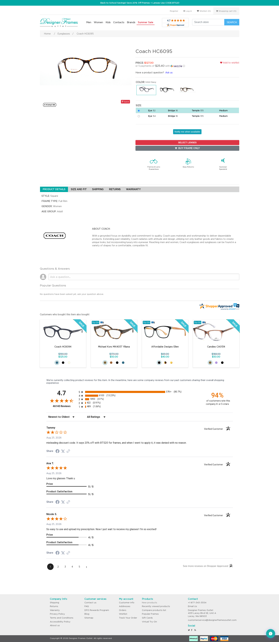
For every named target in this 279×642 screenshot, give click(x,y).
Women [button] (98, 22)
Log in (188, 11)
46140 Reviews (65, 406)
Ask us (169, 72)
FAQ (86, 606)
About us (55, 625)
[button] (169, 66)
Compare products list (154, 610)
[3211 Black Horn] (117, 362)
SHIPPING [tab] (97, 189)
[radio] (140, 392)
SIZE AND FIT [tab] (79, 189)
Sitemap (88, 618)
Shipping (54, 602)
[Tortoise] (165, 362)
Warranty (55, 610)
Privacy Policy (57, 614)
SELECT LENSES (187, 142)
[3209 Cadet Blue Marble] (123, 362)
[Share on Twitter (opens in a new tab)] (63, 451)
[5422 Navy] (57, 362)
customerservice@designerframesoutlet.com (212, 620)
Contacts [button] (118, 22)
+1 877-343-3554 (197, 602)
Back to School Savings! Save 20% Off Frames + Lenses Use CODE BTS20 (139, 3)
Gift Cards (147, 618)
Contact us (90, 602)
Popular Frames (150, 614)
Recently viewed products (156, 606)
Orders (122, 610)
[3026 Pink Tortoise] (111, 362)
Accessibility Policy (60, 621)
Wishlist (123, 614)
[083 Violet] (216, 362)
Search (232, 22)
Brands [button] (131, 22)
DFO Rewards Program (96, 610)
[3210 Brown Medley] (105, 362)
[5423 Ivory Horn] (69, 362)
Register (174, 11)
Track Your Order (128, 618)
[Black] (159, 362)
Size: (139, 105)
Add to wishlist (230, 62)
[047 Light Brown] (210, 362)
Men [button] (88, 22)
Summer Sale (145, 22)
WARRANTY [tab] (133, 189)
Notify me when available (187, 131)
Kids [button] (108, 22)
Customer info (126, 602)
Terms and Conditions (61, 618)
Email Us (192, 606)
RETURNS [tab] (115, 189)
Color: (140, 82)
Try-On (95, 322)
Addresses (124, 606)
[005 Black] (222, 362)
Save (126, 102)
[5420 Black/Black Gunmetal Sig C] (63, 362)
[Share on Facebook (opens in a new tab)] (57, 451)
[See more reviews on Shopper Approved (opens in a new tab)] (68, 451)
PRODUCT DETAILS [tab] (54, 189)
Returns (54, 606)
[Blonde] (171, 362)
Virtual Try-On (149, 621)
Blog (86, 614)
